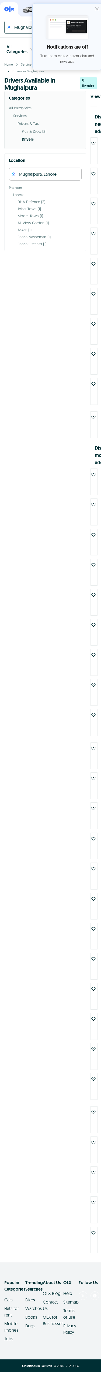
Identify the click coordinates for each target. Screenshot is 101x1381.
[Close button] (97, 9)
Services (27, 64)
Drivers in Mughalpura (28, 71)
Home (8, 64)
